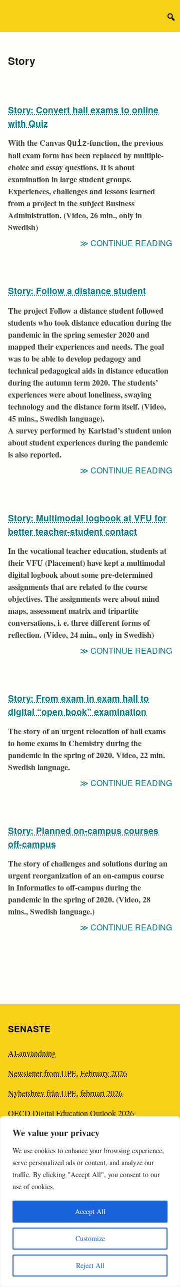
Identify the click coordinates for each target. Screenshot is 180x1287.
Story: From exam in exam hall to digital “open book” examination (78, 704)
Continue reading (131, 243)
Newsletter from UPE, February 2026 (67, 1073)
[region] (90, 1201)
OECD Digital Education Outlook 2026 (71, 1113)
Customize (90, 1238)
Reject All (90, 1265)
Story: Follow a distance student (77, 290)
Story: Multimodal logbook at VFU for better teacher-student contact (87, 524)
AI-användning (32, 1053)
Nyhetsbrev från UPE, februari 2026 (65, 1093)
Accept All (90, 1211)
